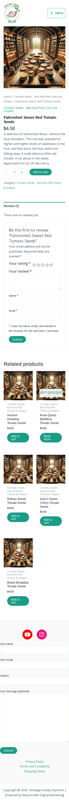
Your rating (20, 264)
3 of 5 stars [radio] (43, 265)
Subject (4, 675)
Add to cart (40, 172)
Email (13, 310)
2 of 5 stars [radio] (38, 265)
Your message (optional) (14, 691)
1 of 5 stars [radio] (34, 265)
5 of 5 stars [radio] (51, 265)
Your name (6, 644)
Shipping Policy (34, 771)
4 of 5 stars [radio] (47, 265)
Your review (20, 271)
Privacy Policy (34, 761)
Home (7, 96)
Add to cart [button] (15, 437)
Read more (47, 437)
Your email (6, 659)
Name (13, 295)
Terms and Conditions (34, 766)
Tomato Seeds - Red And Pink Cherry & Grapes (30, 109)
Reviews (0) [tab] (11, 206)
